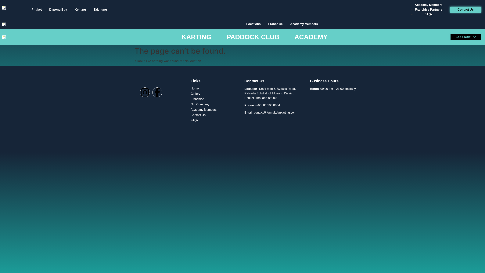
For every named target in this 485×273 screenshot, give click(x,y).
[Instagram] (145, 92)
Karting (196, 37)
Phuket (36, 9)
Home (195, 88)
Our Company (200, 104)
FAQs (194, 120)
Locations (253, 24)
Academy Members (304, 24)
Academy (311, 37)
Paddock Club (253, 37)
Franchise (275, 24)
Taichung (100, 9)
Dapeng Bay (58, 9)
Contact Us (198, 115)
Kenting (80, 9)
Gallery (195, 93)
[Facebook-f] (157, 92)
